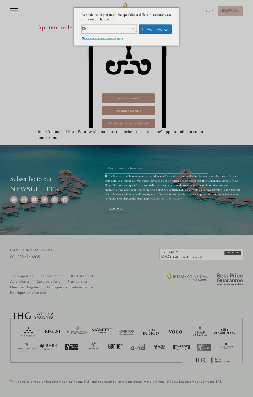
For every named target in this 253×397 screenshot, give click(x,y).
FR (208, 11)
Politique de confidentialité (70, 287)
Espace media (52, 276)
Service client (48, 281)
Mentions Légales (25, 287)
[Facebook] (14, 199)
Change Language (155, 29)
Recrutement (82, 276)
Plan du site (77, 281)
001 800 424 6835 (25, 257)
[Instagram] (24, 199)
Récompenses (22, 276)
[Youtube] (34, 199)
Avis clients (20, 281)
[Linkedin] (65, 199)
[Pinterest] (54, 199)
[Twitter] (44, 199)
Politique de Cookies (28, 293)
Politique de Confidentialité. (166, 198)
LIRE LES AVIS (233, 253)
